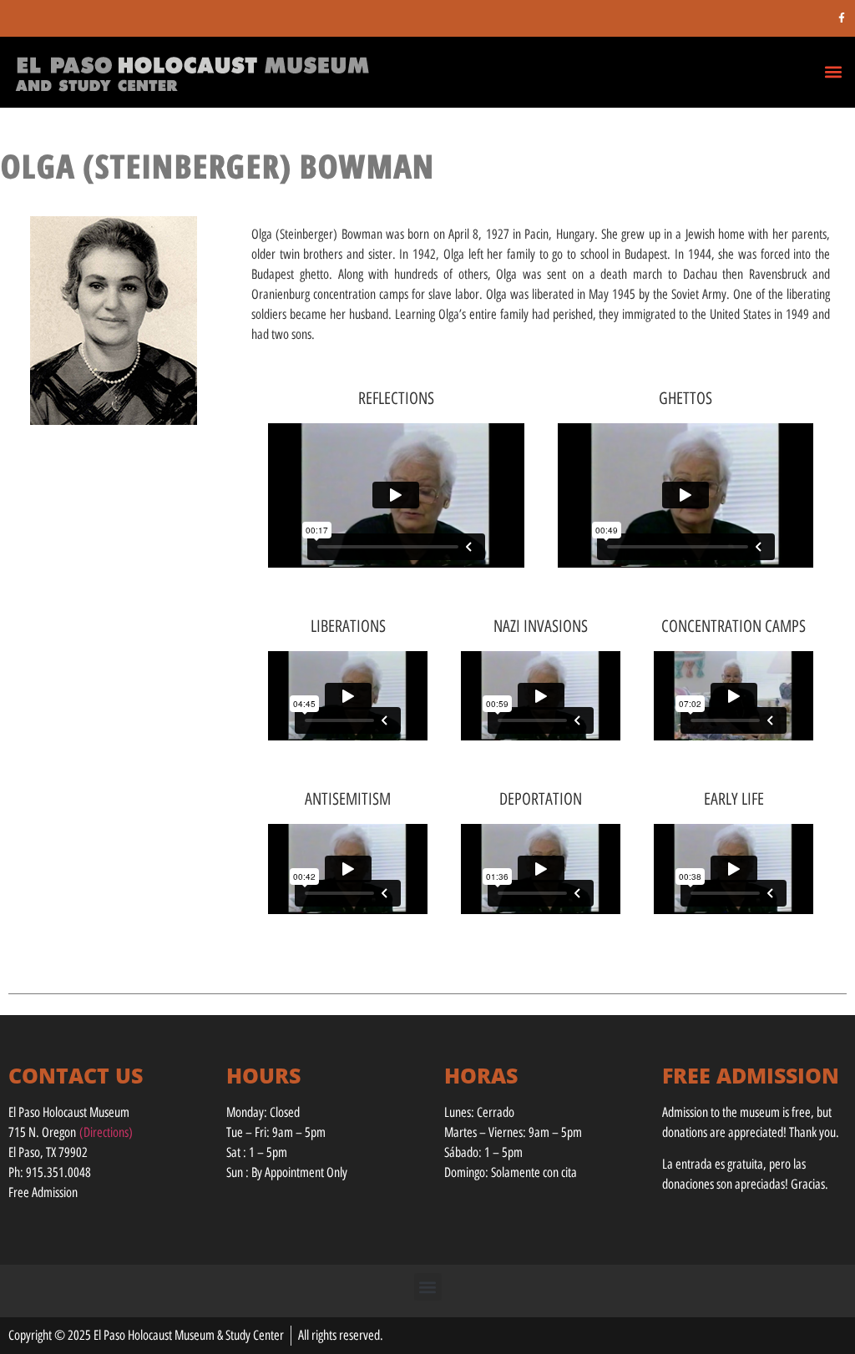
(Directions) (106, 1132)
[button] (833, 71)
